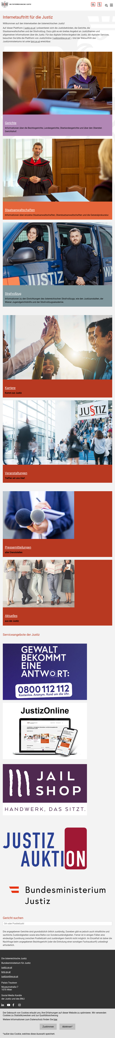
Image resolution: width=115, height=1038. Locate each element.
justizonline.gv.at (61, 38)
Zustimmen (48, 1026)
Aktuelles (11, 616)
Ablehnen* (67, 1026)
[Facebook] (15, 1005)
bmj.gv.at (35, 41)
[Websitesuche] (106, 5)
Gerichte (10, 123)
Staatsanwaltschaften (20, 210)
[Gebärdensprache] (100, 5)
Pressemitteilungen (18, 547)
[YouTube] (10, 1005)
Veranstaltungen (16, 473)
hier (55, 1019)
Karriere (10, 388)
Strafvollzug (13, 293)
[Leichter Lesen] (94, 5)
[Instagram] (21, 1005)
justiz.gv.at (30, 28)
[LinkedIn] (4, 1005)
